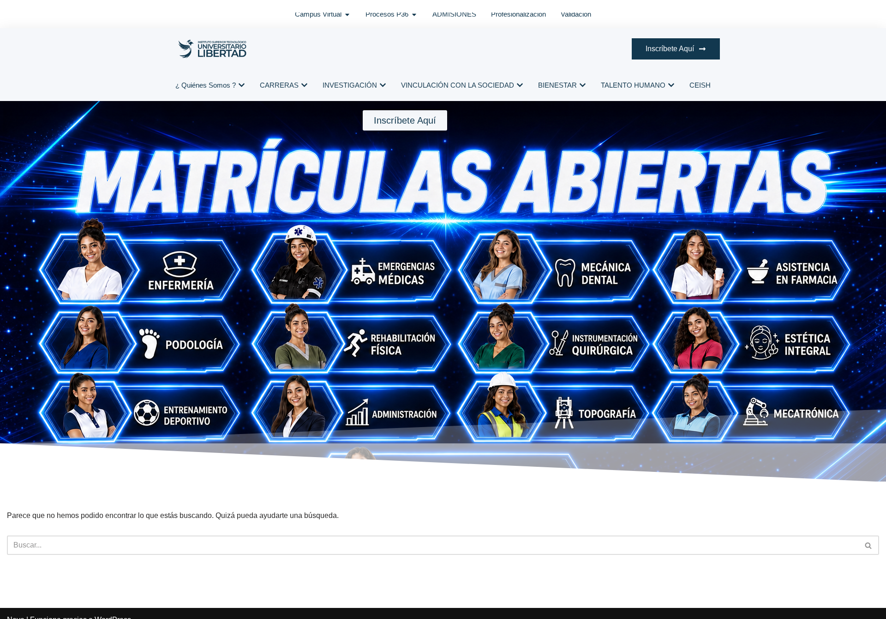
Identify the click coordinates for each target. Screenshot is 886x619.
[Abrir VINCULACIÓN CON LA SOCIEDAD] (519, 85)
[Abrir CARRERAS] (304, 85)
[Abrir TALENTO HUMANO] (671, 85)
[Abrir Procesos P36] (414, 14)
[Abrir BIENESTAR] (582, 85)
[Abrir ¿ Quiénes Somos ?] (241, 85)
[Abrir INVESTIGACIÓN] (382, 85)
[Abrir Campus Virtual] (347, 14)
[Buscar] (868, 545)
